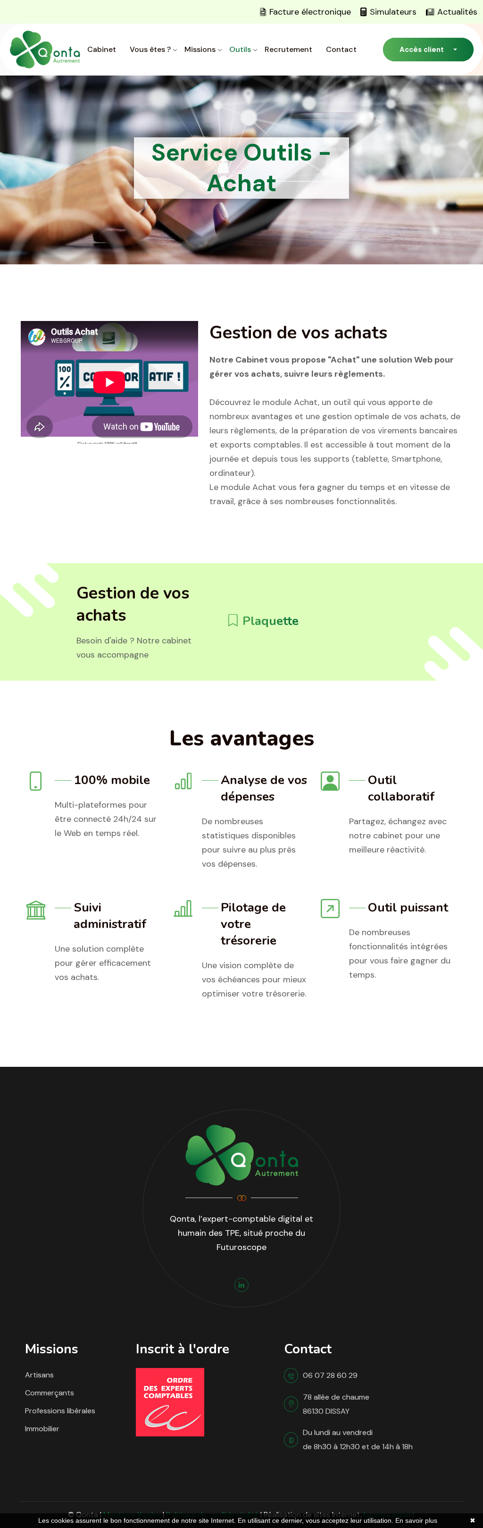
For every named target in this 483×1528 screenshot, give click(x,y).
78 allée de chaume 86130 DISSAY (336, 1404)
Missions (200, 49)
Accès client (422, 49)
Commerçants (49, 1393)
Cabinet (101, 49)
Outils (240, 49)
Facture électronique (310, 11)
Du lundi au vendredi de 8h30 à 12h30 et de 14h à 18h (358, 1439)
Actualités (457, 11)
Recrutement (288, 49)
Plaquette (269, 621)
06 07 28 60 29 (330, 1375)
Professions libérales (60, 1411)
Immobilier (42, 1429)
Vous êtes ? (150, 49)
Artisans (39, 1375)
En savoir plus (416, 1520)
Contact (341, 49)
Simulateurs (393, 11)
